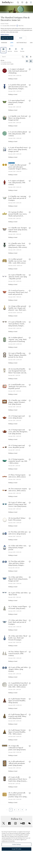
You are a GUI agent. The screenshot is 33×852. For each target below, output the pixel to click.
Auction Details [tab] (22, 42)
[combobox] (11, 56)
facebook (9, 823)
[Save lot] (29, 69)
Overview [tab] (4, 42)
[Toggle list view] (30, 61)
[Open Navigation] (31, 2)
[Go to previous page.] (6, 809)
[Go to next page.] (26, 809)
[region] (16, 839)
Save (20, 38)
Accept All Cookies (16, 849)
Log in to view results (7, 38)
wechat (29, 823)
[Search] (23, 57)
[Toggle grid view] (27, 61)
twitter (3, 823)
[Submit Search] (18, 2)
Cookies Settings (16, 844)
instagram (15, 823)
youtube (22, 823)
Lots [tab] (11, 42)
